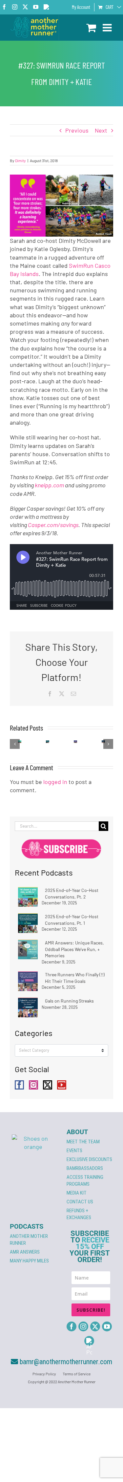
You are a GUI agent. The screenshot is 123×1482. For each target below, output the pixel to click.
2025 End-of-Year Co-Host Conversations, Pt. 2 (71, 893)
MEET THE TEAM (83, 1142)
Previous (77, 130)
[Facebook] (19, 1085)
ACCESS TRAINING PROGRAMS (85, 1180)
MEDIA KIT (77, 1193)
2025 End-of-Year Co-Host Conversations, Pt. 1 (71, 920)
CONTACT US (80, 1202)
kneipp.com (49, 485)
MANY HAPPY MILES (29, 1261)
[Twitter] (47, 1085)
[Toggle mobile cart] (91, 27)
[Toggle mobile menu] (108, 27)
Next (101, 130)
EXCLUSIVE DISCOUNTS (89, 1159)
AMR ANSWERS (25, 1252)
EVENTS (74, 1151)
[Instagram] (33, 1085)
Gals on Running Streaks (69, 1001)
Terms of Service (77, 1373)
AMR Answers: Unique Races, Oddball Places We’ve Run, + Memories (74, 949)
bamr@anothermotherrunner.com (65, 1362)
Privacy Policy (44, 1373)
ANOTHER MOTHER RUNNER (29, 1239)
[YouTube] (61, 1085)
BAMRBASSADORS (85, 1168)
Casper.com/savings (53, 524)
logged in (55, 781)
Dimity (20, 160)
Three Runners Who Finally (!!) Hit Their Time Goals (75, 978)
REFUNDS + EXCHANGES (79, 1214)
